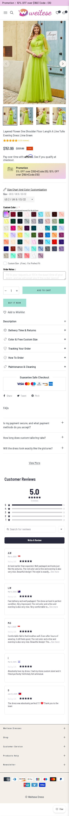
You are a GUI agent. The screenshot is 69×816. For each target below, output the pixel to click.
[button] (16, 141)
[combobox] (61, 529)
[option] (34, 62)
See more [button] (54, 571)
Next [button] (62, 63)
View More (34, 463)
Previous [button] (6, 63)
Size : (14, 194)
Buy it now (14, 303)
